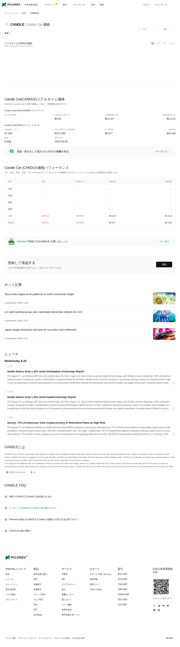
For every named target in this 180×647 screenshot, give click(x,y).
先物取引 (37, 589)
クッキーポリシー (45, 638)
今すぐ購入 (164, 241)
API (63, 579)
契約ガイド (95, 584)
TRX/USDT (123, 584)
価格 (24, 13)
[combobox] (147, 29)
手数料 (65, 574)
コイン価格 (67, 604)
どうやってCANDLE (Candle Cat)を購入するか (33, 508)
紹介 (64, 589)
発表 (8, 574)
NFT (36, 609)
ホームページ (11, 13)
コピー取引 (38, 599)
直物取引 (37, 584)
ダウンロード (11, 599)
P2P (35, 579)
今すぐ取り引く (162, 151)
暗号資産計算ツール (70, 614)
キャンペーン (11, 584)
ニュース (10, 579)
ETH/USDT (123, 579)
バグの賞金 (10, 594)
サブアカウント (69, 584)
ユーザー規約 (11, 638)
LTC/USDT (122, 604)
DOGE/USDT (123, 594)
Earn (36, 604)
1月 (158, 43)
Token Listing (96, 589)
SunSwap (38, 614)
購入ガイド (67, 599)
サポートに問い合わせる (100, 574)
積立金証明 (10, 589)
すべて (171, 43)
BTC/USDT (122, 574)
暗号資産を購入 (40, 574)
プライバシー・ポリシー (27, 638)
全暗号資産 (67, 609)
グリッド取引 (39, 594)
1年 (164, 43)
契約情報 (94, 579)
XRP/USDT (123, 589)
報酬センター (68, 594)
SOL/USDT (123, 599)
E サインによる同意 (62, 638)
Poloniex (11, 4)
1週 (152, 43)
